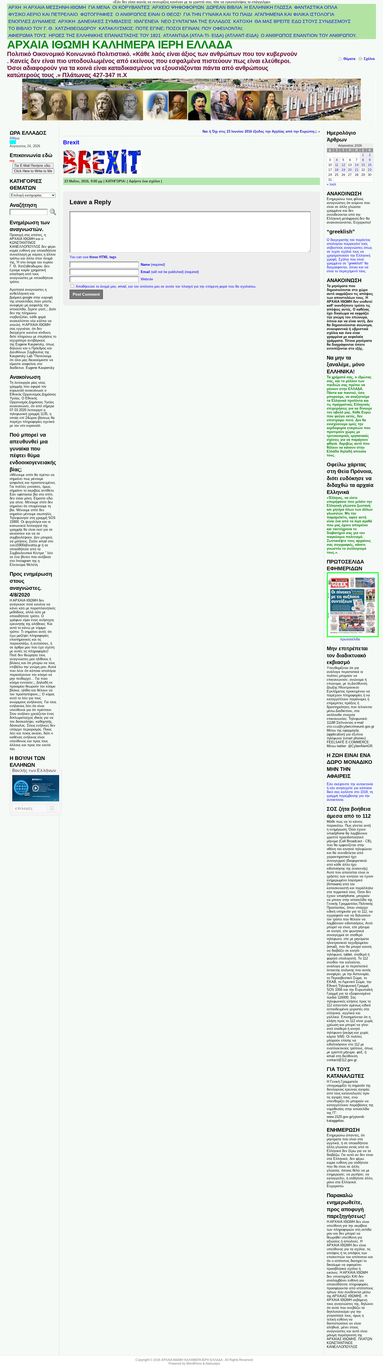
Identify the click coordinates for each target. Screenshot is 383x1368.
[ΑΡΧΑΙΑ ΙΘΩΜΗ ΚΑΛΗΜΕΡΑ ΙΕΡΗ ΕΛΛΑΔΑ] (191, 103)
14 (357, 164)
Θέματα (349, 59)
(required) (153, 265)
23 (370, 169)
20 (350, 169)
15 (363, 164)
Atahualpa (212, 1363)
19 (343, 169)
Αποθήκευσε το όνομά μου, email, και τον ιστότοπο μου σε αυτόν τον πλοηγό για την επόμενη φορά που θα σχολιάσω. (166, 286)
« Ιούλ (331, 184)
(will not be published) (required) (170, 272)
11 (336, 164)
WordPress (194, 1363)
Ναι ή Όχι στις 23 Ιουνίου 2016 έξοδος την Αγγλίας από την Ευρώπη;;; (259, 131)
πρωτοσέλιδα (350, 639)
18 (336, 169)
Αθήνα (15, 138)
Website (147, 279)
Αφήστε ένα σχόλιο (144, 181)
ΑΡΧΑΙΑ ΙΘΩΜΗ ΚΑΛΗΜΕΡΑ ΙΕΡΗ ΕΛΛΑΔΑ (119, 44)
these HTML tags (102, 257)
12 (343, 164)
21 (357, 169)
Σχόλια (369, 59)
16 (370, 164)
